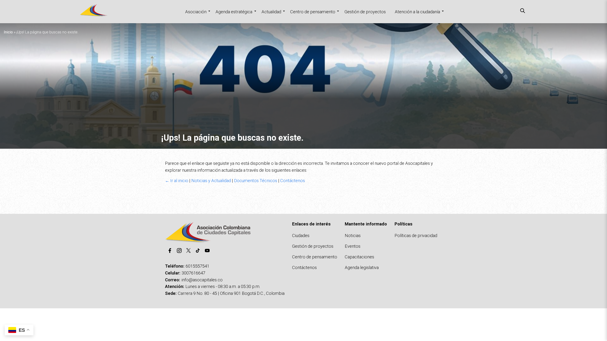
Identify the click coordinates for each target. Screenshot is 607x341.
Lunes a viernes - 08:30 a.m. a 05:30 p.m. (222, 286)
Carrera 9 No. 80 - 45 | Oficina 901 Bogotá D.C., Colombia (231, 293)
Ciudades (300, 235)
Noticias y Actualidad (211, 180)
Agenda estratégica (234, 11)
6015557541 (197, 266)
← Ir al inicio (176, 180)
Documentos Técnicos (255, 180)
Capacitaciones (359, 256)
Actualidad (271, 11)
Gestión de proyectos (365, 11)
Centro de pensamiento (312, 11)
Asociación (196, 11)
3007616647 (193, 272)
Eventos (352, 246)
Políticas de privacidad (416, 235)
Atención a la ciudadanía (417, 11)
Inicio (8, 32)
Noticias (353, 235)
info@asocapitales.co (202, 279)
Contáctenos (292, 180)
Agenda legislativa (362, 267)
